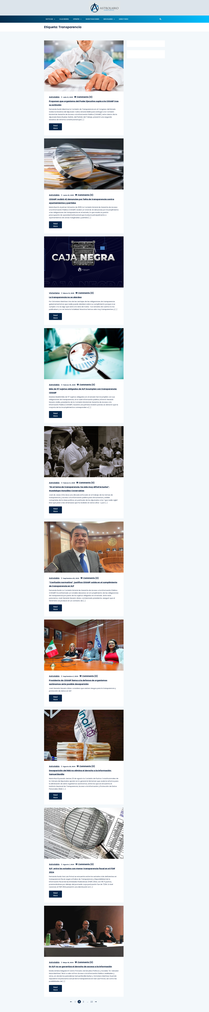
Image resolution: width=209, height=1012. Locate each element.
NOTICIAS (49, 19)
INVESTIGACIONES (92, 19)
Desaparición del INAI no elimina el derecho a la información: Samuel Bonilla (80, 772)
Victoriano (54, 293)
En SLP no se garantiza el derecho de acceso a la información (80, 966)
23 (91, 1001)
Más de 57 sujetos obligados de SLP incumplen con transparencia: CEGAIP (83, 391)
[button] (160, 19)
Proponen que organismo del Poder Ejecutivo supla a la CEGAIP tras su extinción (84, 103)
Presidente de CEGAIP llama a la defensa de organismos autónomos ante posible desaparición (78, 682)
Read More (55, 127)
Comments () (84, 97)
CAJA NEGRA (64, 19)
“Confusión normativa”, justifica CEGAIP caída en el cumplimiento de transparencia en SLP (83, 584)
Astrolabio (54, 97)
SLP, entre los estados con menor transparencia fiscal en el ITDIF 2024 (82, 870)
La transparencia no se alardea (65, 297)
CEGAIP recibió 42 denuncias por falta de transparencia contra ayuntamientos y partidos (81, 201)
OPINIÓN (76, 19)
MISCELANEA (108, 19)
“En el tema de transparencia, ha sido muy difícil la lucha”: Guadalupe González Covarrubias (79, 489)
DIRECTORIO (123, 19)
